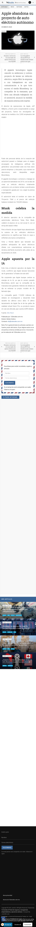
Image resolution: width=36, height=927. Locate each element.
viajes (4, 615)
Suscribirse (9, 383)
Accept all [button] (8, 924)
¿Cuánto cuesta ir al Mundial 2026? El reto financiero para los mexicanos (17, 661)
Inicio (12, 7)
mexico (4, 665)
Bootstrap (4, 916)
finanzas (10, 632)
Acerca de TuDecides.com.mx (11, 899)
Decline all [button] (17, 924)
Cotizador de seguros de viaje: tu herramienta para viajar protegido (16, 627)
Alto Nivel (10, 313)
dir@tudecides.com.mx (15, 321)
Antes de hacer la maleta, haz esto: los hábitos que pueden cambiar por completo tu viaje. (17, 609)
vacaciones (18, 615)
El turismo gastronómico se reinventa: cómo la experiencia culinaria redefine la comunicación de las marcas (17, 643)
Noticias (19, 7)
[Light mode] (29, 2)
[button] (29, 604)
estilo (12, 615)
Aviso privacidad (7, 895)
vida (9, 615)
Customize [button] (27, 924)
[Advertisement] (18, 138)
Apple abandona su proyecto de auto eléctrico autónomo (18, 18)
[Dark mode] (33, 2)
